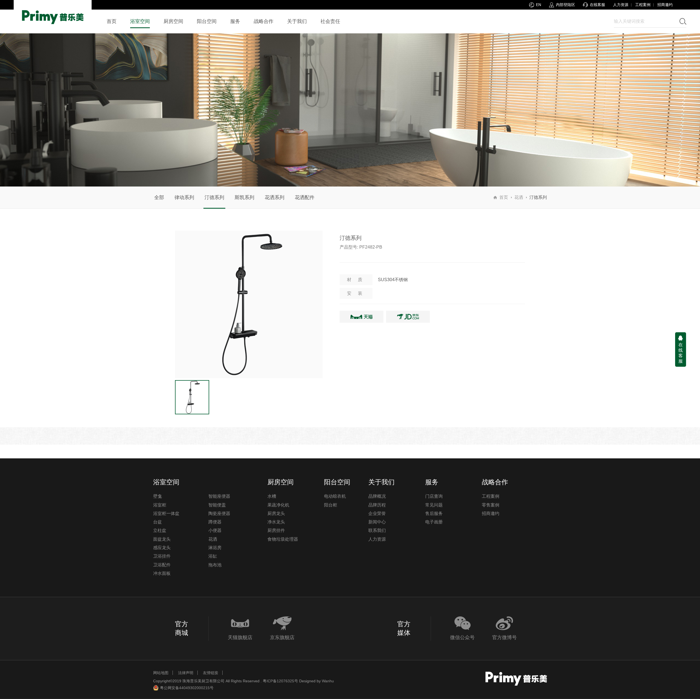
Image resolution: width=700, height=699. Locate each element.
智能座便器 (219, 496)
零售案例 (490, 505)
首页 (503, 197)
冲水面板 (162, 573)
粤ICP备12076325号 (280, 681)
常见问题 (434, 505)
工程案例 (643, 4)
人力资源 (620, 4)
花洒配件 (304, 197)
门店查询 (434, 496)
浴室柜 (159, 505)
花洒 (518, 197)
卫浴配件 (162, 565)
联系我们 (377, 530)
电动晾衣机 (335, 496)
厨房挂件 (276, 530)
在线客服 (680, 352)
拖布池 (214, 565)
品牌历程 (377, 505)
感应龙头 (162, 547)
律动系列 (184, 197)
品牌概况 (377, 496)
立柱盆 (159, 530)
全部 (159, 197)
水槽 (271, 496)
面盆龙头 (162, 539)
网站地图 (160, 673)
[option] (249, 304)
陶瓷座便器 (219, 513)
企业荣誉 (377, 513)
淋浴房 (214, 547)
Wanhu (328, 681)
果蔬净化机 (278, 505)
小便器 (214, 530)
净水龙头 (276, 522)
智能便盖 (217, 505)
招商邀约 (665, 4)
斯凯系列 (244, 197)
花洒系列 (274, 197)
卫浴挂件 (162, 556)
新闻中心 (377, 522)
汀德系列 (214, 197)
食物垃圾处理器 (282, 539)
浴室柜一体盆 (166, 513)
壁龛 (157, 496)
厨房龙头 (276, 513)
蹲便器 (214, 522)
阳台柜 (330, 505)
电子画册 (434, 522)
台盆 (157, 522)
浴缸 (212, 556)
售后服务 (434, 513)
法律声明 (185, 673)
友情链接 (210, 673)
